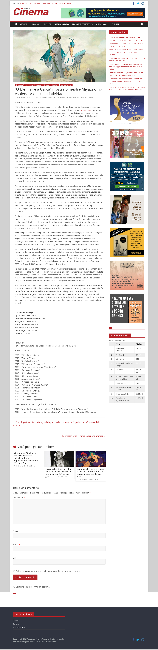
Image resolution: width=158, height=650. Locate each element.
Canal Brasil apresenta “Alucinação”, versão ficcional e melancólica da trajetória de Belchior (126, 52)
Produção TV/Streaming (82, 24)
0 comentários (60, 97)
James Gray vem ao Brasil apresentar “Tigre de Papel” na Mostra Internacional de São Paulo (126, 81)
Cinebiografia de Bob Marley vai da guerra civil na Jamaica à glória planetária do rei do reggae (56, 424)
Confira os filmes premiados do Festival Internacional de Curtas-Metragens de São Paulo (90, 473)
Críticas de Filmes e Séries (24, 85)
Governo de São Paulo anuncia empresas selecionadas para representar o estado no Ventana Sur (26, 458)
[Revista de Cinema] (15, 24)
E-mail (16, 544)
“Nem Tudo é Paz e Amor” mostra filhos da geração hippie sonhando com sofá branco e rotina (126, 66)
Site (14, 558)
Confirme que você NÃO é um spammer (32, 587)
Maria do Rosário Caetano (44, 97)
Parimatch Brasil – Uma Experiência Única (84, 435)
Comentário (19, 497)
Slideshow (55, 85)
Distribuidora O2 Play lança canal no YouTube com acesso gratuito (46, 3)
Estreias (47, 24)
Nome (16, 531)
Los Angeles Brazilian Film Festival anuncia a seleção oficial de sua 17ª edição (58, 471)
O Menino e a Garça (86, 97)
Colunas (35, 24)
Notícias (23, 24)
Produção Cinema (61, 24)
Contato (16, 624)
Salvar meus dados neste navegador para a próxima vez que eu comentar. (48, 571)
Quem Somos (101, 24)
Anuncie (115, 24)
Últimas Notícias (66, 85)
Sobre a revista (19, 627)
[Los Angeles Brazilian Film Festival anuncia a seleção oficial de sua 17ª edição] (59, 452)
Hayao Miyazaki (74, 97)
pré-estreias (86, 110)
